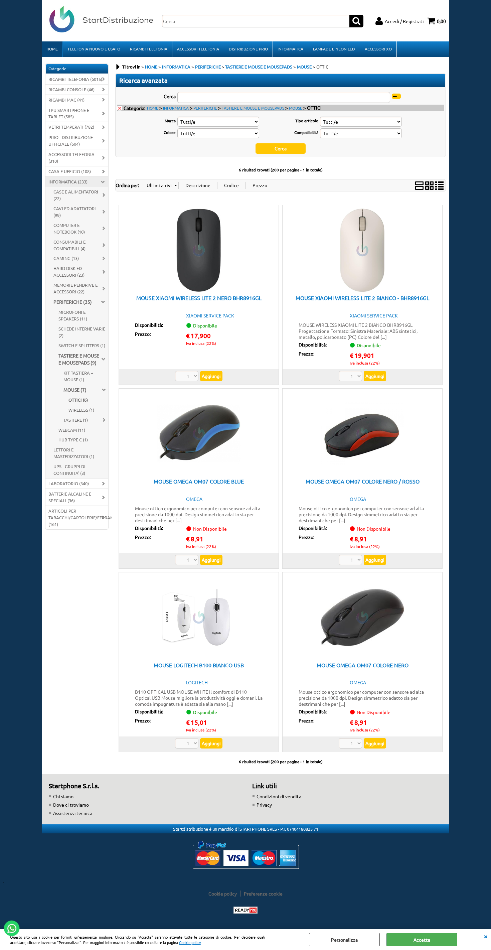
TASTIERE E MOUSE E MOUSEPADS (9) (78, 359)
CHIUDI (486, 936)
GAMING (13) (66, 258)
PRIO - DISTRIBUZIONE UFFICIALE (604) (70, 140)
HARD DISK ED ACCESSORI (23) (69, 271)
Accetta (422, 940)
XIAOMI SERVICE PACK (210, 315)
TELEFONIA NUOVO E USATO (93, 48)
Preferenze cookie (263, 894)
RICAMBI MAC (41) (66, 100)
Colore (170, 132)
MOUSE (295, 108)
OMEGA (194, 499)
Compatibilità (306, 132)
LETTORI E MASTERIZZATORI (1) (73, 453)
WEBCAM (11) (71, 430)
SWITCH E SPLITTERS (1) (81, 345)
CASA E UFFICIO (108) (69, 171)
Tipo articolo (306, 120)
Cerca (170, 96)
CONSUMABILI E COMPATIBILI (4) (69, 245)
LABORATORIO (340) (68, 483)
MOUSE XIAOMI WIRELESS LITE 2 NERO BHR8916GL (199, 297)
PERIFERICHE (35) (72, 302)
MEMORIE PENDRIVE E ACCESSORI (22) (75, 288)
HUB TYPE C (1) (73, 439)
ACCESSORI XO (378, 48)
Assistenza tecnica (72, 813)
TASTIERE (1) (75, 420)
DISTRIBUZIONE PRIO (248, 48)
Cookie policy (190, 942)
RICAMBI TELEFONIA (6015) (75, 79)
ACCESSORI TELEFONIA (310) (71, 157)
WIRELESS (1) (81, 410)
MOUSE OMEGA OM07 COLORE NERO (362, 665)
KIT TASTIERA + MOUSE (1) (78, 376)
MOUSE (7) (75, 390)
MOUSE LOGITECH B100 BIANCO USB (199, 665)
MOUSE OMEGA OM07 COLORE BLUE (199, 481)
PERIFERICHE (205, 108)
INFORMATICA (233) (68, 181)
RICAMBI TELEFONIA (148, 48)
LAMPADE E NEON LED (334, 48)
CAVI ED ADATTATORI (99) (74, 212)
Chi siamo (63, 796)
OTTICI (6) (78, 400)
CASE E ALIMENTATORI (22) (75, 195)
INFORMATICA (290, 48)
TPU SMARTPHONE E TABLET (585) (68, 113)
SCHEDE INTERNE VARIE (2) (81, 332)
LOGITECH (197, 682)
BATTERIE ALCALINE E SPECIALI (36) (69, 497)
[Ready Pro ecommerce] (245, 910)
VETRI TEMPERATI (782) (71, 127)
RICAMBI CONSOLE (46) (71, 89)
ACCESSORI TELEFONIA (198, 48)
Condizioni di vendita (279, 796)
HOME (52, 48)
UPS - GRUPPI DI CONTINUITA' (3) (69, 469)
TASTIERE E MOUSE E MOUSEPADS (253, 108)
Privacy (264, 805)
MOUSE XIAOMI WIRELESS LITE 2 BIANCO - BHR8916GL (362, 297)
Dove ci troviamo (71, 805)
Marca (170, 120)
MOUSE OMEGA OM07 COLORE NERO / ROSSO (363, 481)
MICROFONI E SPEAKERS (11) (72, 315)
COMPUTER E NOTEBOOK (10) (69, 228)
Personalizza (344, 940)
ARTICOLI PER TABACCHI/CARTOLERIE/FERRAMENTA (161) (78, 517)
